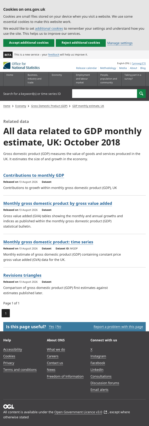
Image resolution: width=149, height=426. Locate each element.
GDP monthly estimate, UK (88, 106)
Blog (143, 68)
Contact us (55, 363)
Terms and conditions (20, 369)
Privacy (8, 363)
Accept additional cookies (29, 42)
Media (123, 68)
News (51, 369)
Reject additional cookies (81, 42)
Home (9, 74)
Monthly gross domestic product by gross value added (57, 203)
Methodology (108, 68)
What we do (56, 349)
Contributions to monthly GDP (33, 175)
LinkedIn (96, 369)
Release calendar (86, 68)
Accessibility (12, 349)
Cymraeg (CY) (139, 63)
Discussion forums (104, 383)
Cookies (9, 356)
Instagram (98, 356)
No (59, 326)
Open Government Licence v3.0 (78, 412)
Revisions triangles (22, 275)
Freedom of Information (65, 376)
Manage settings (120, 43)
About (133, 68)
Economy (20, 106)
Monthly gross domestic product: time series (48, 241)
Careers (53, 356)
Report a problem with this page (118, 326)
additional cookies (49, 28)
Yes (51, 326)
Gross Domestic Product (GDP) (49, 106)
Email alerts (99, 389)
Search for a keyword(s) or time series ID (32, 94)
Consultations (101, 376)
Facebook (97, 363)
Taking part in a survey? (132, 76)
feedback (53, 54)
